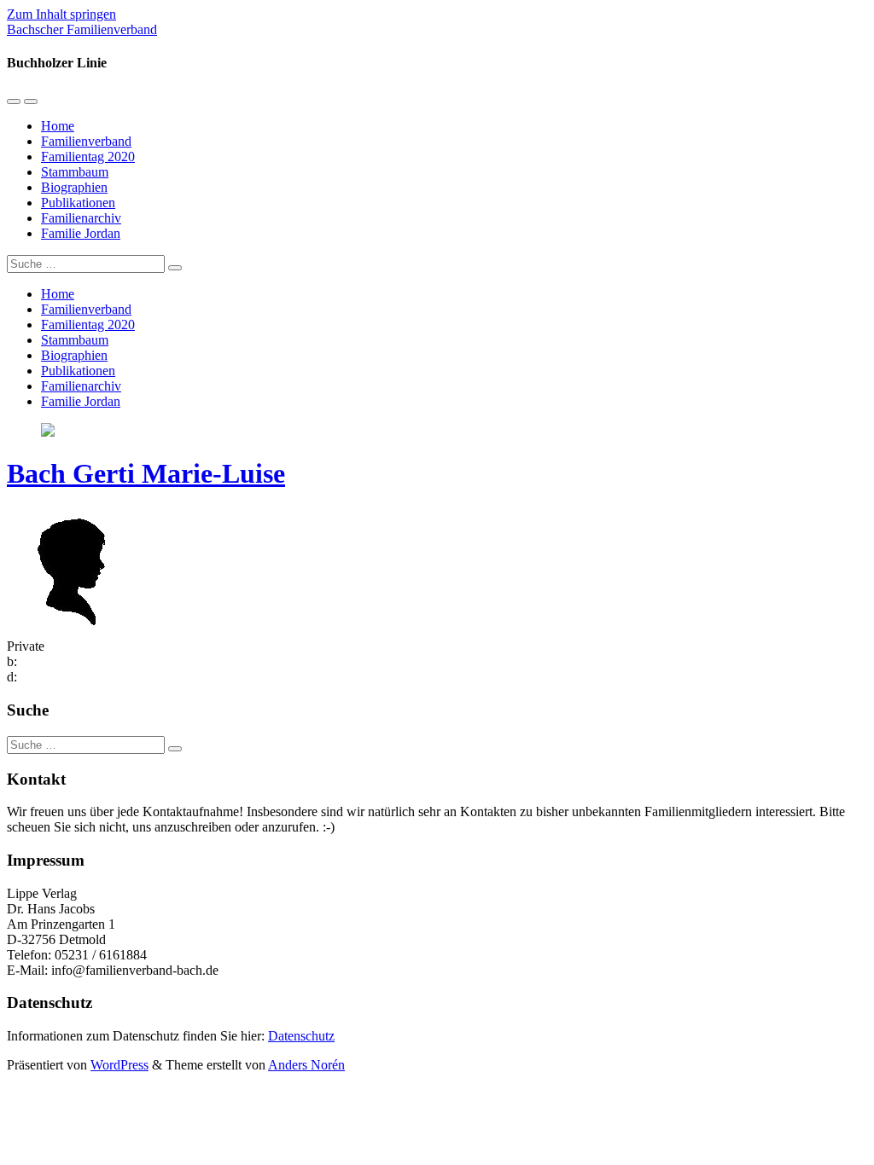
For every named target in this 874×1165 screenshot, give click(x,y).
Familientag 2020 (88, 156)
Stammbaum (74, 172)
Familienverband (86, 141)
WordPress (119, 1065)
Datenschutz (301, 1036)
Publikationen (78, 202)
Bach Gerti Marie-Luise (146, 473)
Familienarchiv (81, 218)
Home (57, 126)
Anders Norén (306, 1065)
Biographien (74, 187)
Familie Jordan (80, 233)
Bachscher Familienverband (82, 29)
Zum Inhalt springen (61, 14)
